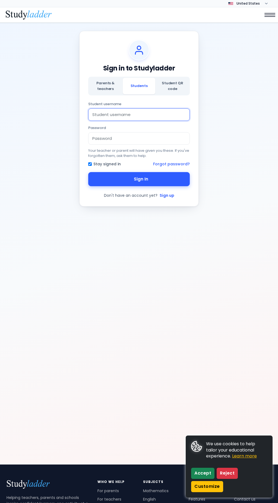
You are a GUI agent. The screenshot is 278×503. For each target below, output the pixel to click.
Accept (202, 473)
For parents (108, 491)
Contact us (244, 499)
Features (197, 499)
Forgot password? (171, 164)
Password (97, 127)
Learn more (244, 456)
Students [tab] (139, 85)
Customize (207, 486)
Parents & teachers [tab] (105, 85)
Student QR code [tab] (172, 85)
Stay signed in (107, 164)
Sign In (141, 179)
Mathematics (156, 491)
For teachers (109, 499)
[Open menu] (267, 14)
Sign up (167, 195)
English (149, 499)
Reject (227, 473)
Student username (104, 104)
